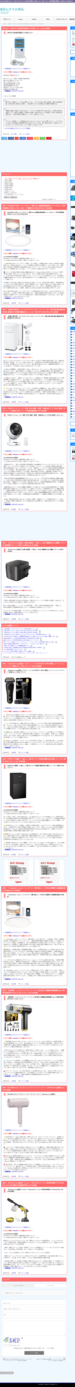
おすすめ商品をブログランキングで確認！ (18, 128)
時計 (73, 392)
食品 (73, 356)
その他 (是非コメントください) (14, 194)
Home (4, 24)
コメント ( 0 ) (50, 1285)
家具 (73, 364)
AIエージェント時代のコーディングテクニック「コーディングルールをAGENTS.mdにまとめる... (29, 642)
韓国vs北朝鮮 (9, 184)
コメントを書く (25, 134)
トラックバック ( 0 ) (18, 1285)
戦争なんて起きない (11, 193)
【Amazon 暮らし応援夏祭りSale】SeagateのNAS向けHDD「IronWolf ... (23, 647)
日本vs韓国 (8, 180)
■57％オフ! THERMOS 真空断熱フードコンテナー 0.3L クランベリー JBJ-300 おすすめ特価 (49, 1360)
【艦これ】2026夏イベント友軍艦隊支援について (17, 645)
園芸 (73, 389)
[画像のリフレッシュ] (22, 1338)
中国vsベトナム (10, 191)
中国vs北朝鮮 (9, 185)
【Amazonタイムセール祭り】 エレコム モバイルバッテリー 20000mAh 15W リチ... (26, 634)
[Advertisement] (34, 156)
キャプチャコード (15, 1345)
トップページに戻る (7, 1372)
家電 (10, 24)
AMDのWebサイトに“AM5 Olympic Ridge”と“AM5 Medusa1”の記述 (21, 638)
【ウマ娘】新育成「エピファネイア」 (14, 649)
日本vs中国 (8, 182)
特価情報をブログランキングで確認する (17, 68)
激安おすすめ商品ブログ (49, 199)
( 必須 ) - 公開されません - (12, 1308)
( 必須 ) (7, 1303)
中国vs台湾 (8, 189)
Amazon (15, 72)
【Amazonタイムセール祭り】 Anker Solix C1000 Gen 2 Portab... (21, 630)
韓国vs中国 (8, 187)
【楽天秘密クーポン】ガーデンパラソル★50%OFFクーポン (19, 629)
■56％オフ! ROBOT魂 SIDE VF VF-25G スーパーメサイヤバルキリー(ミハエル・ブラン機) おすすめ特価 (19, 1360)
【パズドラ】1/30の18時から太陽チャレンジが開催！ (18, 651)
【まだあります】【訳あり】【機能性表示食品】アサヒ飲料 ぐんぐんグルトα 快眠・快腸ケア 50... (30, 636)
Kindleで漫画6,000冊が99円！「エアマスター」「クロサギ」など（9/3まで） (24, 644)
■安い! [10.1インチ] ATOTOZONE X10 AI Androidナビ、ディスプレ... (22, 640)
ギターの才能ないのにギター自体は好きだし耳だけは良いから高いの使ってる (24, 653)
